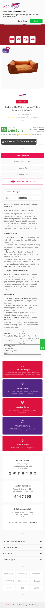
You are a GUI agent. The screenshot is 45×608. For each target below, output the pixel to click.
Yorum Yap (34, 117)
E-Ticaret (15, 605)
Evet (36, 21)
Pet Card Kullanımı (24, 181)
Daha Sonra (22, 21)
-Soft (9, 605)
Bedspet (16, 192)
